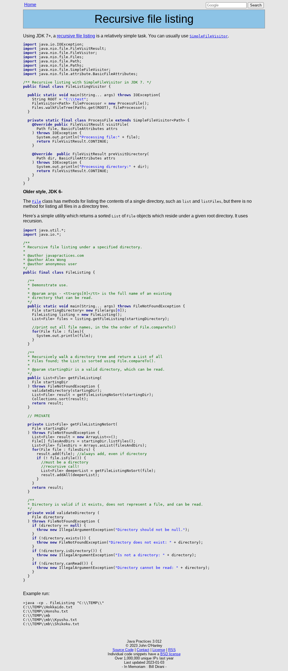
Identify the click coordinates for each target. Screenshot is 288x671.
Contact (143, 650)
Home (30, 4)
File (36, 201)
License (158, 650)
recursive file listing (76, 35)
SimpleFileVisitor (209, 36)
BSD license (170, 654)
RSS (172, 650)
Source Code (123, 650)
